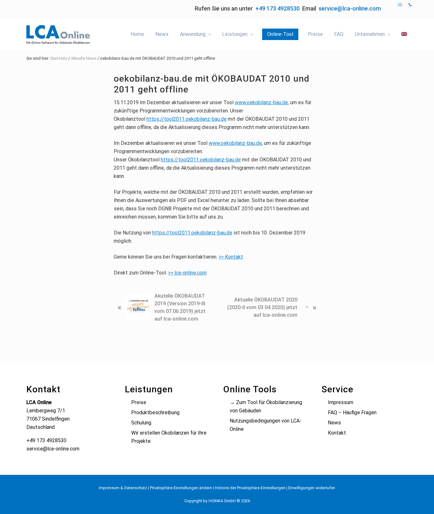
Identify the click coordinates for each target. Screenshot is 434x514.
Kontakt (337, 433)
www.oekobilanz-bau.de (261, 102)
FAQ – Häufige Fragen (352, 412)
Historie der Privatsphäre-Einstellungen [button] (250, 487)
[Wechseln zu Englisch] (404, 34)
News (334, 423)
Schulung (141, 423)
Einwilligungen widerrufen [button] (311, 487)
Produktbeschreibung (155, 412)
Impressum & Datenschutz (123, 487)
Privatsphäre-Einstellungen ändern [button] (181, 487)
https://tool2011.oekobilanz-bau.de (186, 119)
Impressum (340, 402)
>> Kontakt (231, 257)
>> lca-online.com (187, 273)
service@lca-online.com (350, 8)
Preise (138, 402)
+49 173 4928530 (277, 8)
